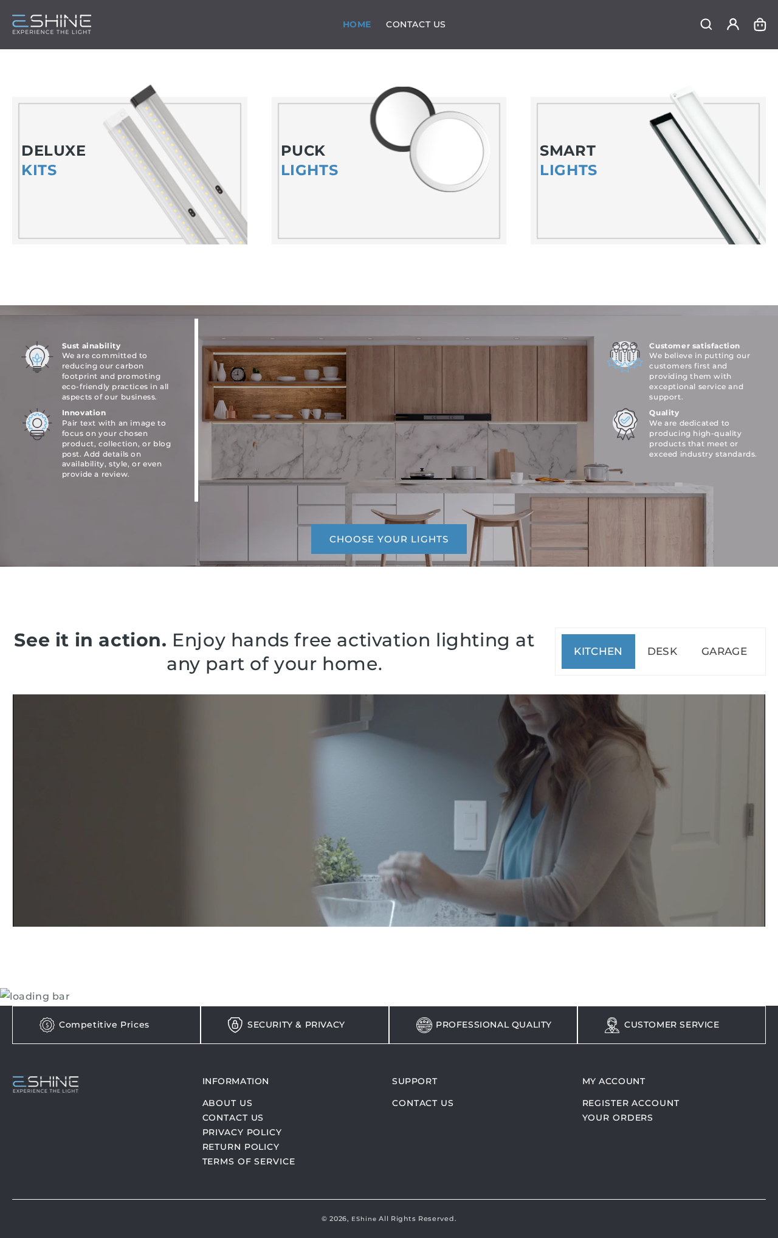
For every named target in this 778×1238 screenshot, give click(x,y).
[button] (706, 24)
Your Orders (618, 1117)
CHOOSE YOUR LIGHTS (389, 539)
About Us (227, 1103)
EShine (363, 1219)
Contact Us (233, 1117)
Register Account (631, 1103)
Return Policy (241, 1146)
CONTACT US (423, 1103)
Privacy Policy (242, 1132)
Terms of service (248, 1161)
